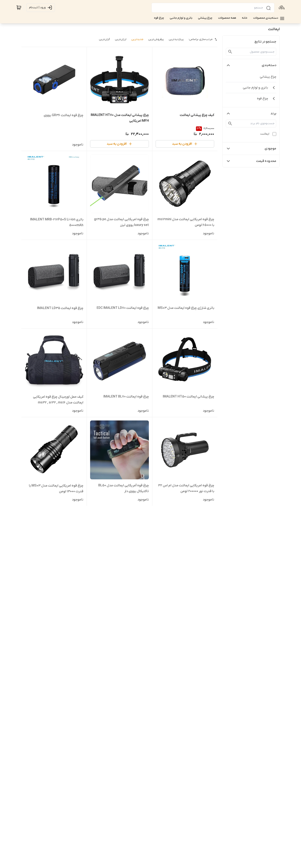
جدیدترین (137, 39)
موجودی (270, 149)
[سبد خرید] (18, 7)
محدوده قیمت (266, 161)
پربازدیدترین (176, 39)
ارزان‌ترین (120, 39)
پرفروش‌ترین (156, 39)
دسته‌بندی (269, 65)
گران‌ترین (104, 39)
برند (273, 113)
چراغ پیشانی (268, 77)
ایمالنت (264, 134)
